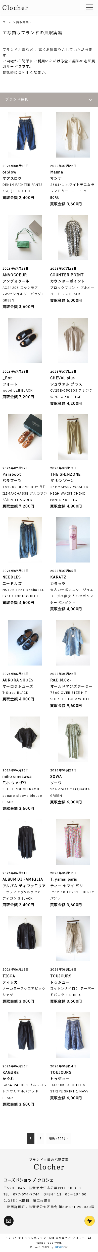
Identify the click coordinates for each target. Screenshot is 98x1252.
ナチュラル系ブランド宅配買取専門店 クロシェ (52, 1238)
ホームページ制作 (39, 1247)
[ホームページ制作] (61, 1247)
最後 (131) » (58, 1138)
